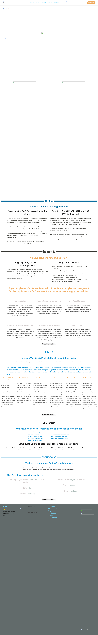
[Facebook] (4, 8)
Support (44, 2)
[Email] (8, 8)
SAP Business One (35, 2)
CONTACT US (6, 509)
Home (26, 2)
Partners (56, 2)
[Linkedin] (6, 8)
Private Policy (53, 515)
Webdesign (54, 517)
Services (50, 2)
